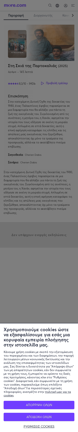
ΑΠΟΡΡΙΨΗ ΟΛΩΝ (39, 405)
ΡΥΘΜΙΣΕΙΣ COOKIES (39, 426)
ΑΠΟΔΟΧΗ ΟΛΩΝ (39, 417)
